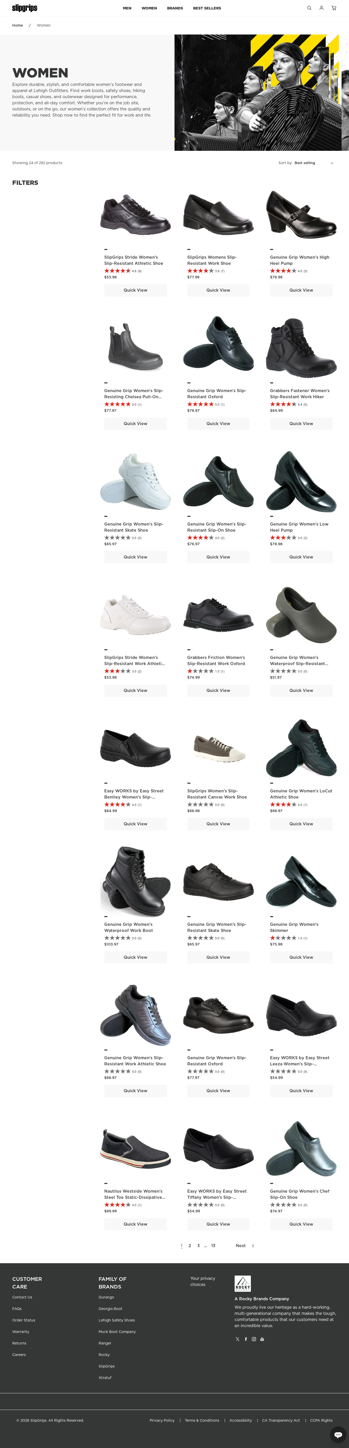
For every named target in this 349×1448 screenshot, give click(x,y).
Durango (106, 1297)
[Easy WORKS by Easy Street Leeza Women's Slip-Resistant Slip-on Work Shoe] (301, 1015)
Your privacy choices (202, 1281)
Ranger (105, 1343)
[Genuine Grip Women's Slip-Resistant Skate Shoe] (135, 481)
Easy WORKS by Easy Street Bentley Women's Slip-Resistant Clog (134, 797)
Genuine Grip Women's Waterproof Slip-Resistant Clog (297, 664)
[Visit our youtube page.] (262, 1341)
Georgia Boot (110, 1309)
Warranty (20, 1332)
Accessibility (240, 1420)
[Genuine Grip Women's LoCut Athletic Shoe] (301, 748)
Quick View (135, 290)
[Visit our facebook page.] (246, 1341)
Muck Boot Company (117, 1332)
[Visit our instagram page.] (254, 1341)
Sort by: (285, 163)
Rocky (104, 1355)
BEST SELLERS (207, 8)
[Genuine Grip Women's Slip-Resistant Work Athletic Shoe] (135, 1015)
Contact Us (22, 1297)
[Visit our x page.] (238, 1341)
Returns (19, 1343)
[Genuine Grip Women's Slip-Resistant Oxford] (218, 348)
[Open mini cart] (334, 8)
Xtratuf (105, 1378)
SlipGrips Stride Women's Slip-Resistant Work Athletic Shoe (134, 664)
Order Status (23, 1320)
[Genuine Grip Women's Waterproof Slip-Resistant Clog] (301, 615)
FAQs (17, 1309)
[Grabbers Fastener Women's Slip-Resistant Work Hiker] (301, 348)
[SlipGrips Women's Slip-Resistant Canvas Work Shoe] (218, 748)
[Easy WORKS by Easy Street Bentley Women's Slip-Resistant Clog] (135, 748)
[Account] (321, 9)
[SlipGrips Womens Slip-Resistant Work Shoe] (218, 214)
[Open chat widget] (338, 1435)
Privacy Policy (162, 1420)
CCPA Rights (321, 1420)
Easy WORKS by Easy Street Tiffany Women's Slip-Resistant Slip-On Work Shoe (217, 1197)
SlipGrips (107, 1366)
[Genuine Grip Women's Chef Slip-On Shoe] (301, 1148)
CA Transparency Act (281, 1420)
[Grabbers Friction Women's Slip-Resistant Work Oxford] (218, 615)
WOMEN (149, 8)
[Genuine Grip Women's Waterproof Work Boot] (135, 882)
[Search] (309, 9)
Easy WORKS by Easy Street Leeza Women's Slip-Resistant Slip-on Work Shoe (300, 1064)
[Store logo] (25, 8)
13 (213, 1246)
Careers (19, 1355)
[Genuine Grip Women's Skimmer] (301, 882)
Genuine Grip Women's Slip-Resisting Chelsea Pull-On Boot (134, 397)
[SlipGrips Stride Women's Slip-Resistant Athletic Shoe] (135, 214)
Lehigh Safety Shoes (117, 1320)
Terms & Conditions (202, 1420)
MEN (127, 8)
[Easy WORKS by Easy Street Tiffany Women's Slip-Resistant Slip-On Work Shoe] (218, 1148)
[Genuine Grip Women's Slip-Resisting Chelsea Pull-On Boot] (135, 348)
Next (241, 1246)
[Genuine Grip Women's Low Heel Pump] (301, 481)
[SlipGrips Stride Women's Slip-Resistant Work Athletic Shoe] (135, 615)
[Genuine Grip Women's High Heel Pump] (301, 214)
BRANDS (175, 8)
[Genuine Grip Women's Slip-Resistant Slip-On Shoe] (218, 481)
